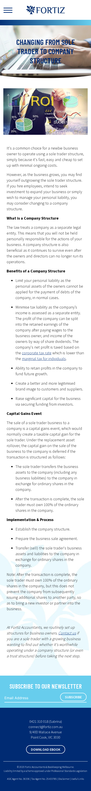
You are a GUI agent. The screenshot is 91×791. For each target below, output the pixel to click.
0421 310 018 (38, 721)
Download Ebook (45, 749)
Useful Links (77, 778)
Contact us (67, 633)
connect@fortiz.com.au (45, 726)
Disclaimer (64, 778)
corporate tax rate (36, 352)
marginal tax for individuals (44, 358)
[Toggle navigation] (11, 10)
